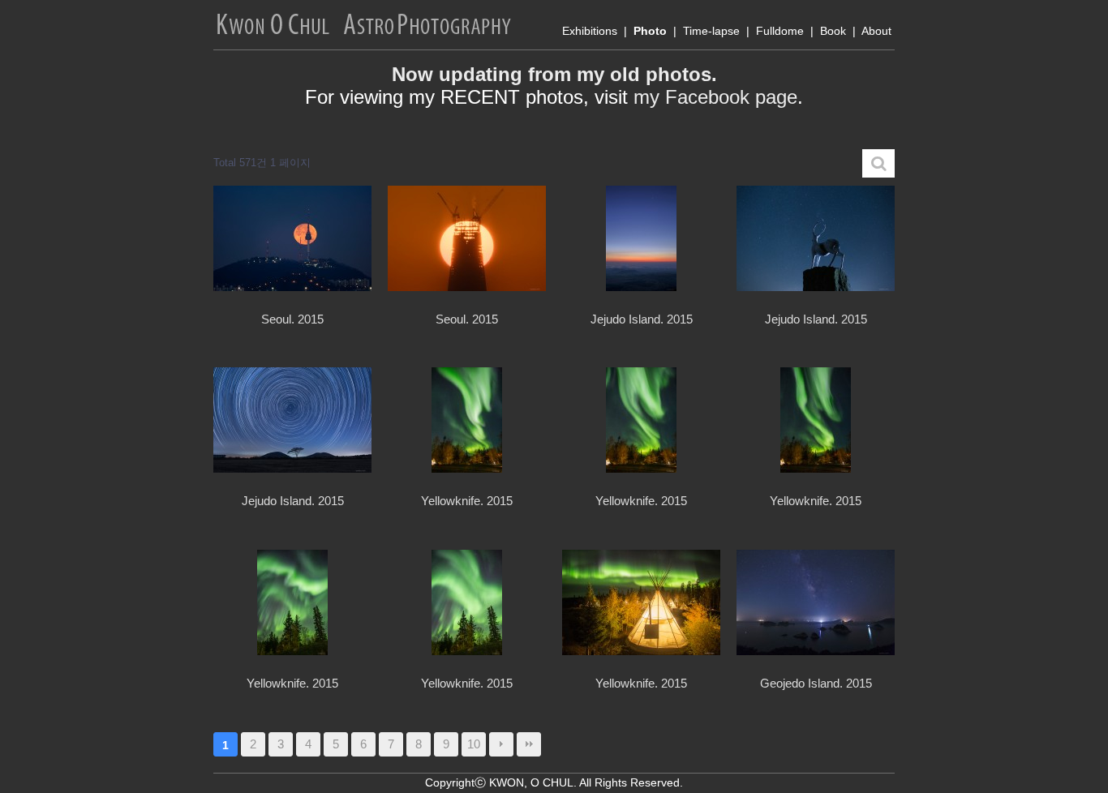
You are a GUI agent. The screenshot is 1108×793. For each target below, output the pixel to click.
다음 (501, 744)
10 (473, 744)
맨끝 (529, 744)
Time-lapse (711, 30)
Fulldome (780, 30)
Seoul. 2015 (292, 319)
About (876, 30)
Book (833, 30)
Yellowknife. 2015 (467, 501)
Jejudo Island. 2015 (642, 319)
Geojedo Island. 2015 (816, 683)
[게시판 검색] (878, 163)
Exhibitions (589, 30)
